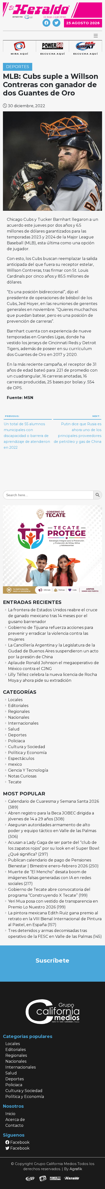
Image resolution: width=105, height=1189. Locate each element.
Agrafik (76, 1169)
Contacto (14, 1125)
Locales (15, 699)
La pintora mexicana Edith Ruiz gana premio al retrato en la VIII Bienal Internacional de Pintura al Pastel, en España (55, 919)
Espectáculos (21, 758)
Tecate (14, 782)
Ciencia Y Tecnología (28, 770)
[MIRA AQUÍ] (19, 46)
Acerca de (15, 1119)
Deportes (17, 66)
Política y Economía (27, 752)
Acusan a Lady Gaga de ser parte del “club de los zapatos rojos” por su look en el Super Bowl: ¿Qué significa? (54, 848)
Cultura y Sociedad (26, 746)
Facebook (19, 1142)
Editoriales (18, 705)
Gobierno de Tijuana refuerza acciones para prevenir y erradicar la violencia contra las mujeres (50, 633)
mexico (15, 764)
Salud (14, 729)
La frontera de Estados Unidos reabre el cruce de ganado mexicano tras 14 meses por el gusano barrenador (52, 616)
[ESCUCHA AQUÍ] (52, 46)
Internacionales (23, 723)
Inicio (10, 1113)
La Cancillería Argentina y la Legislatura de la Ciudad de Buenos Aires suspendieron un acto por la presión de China (53, 651)
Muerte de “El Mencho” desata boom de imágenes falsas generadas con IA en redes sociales (49, 878)
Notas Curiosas (22, 776)
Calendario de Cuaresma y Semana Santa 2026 (53, 801)
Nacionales (18, 717)
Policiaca (16, 741)
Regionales (19, 711)
